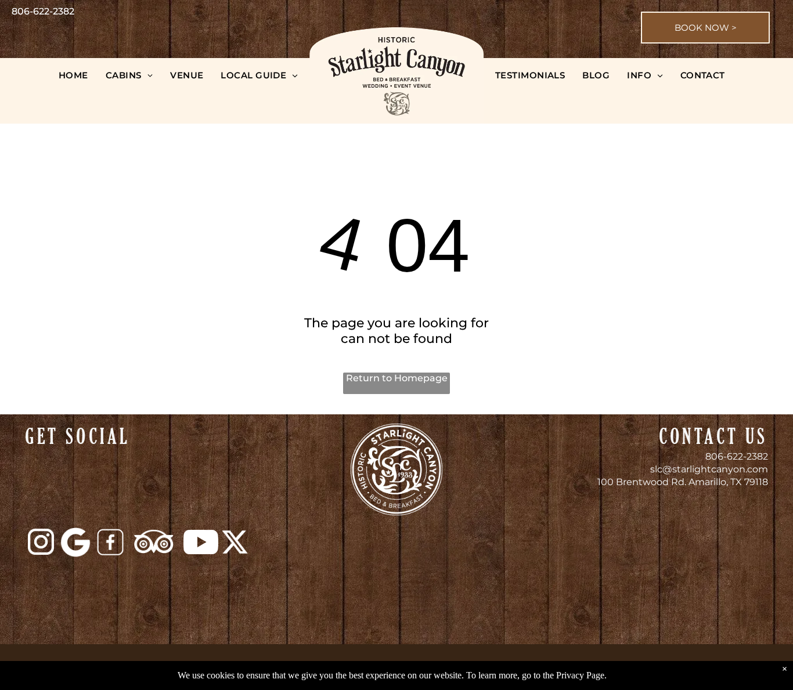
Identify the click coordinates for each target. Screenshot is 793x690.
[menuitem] (73, 75)
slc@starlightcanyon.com (709, 469)
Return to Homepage (397, 378)
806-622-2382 (736, 456)
